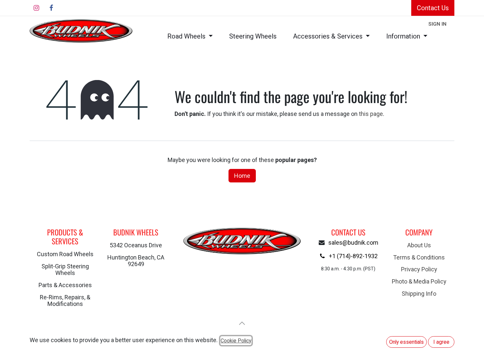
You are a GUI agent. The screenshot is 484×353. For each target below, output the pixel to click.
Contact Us (433, 8)
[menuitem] (190, 36)
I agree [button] (441, 342)
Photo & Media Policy (419, 281)
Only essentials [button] (406, 342)
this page (371, 113)
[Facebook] (51, 7)
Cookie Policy (236, 341)
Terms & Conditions (419, 257)
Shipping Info (419, 293)
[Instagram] (36, 7)
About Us (419, 245)
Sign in (437, 24)
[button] (242, 323)
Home (242, 175)
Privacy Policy (419, 269)
